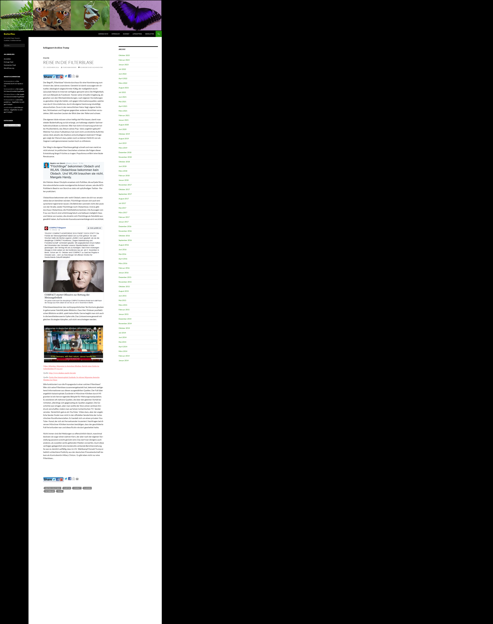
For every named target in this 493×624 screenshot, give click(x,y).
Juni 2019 (122, 143)
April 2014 (123, 346)
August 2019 (124, 138)
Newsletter (149, 34)
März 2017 (123, 212)
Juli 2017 (122, 203)
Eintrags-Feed (8, 62)
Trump (60, 491)
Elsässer (87, 488)
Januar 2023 (124, 64)
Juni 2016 (122, 249)
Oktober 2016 (124, 235)
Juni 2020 (122, 129)
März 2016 (123, 263)
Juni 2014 (122, 337)
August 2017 (124, 199)
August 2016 (124, 245)
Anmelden (7, 59)
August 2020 (124, 125)
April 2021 (123, 106)
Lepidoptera (137, 34)
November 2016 (125, 231)
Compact (77, 488)
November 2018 (125, 157)
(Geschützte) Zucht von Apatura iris (13, 83)
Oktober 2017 (124, 189)
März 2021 (123, 111)
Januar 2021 (124, 120)
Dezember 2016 (125, 226)
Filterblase (49, 491)
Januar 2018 (124, 180)
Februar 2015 (124, 309)
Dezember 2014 (125, 319)
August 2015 (124, 291)
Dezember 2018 (125, 152)
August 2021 (124, 88)
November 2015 (125, 282)
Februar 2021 (124, 115)
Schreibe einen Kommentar (91, 67)
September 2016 (125, 240)
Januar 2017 (124, 222)
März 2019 (123, 148)
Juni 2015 (122, 296)
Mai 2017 (122, 208)
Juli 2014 (122, 333)
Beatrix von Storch (52, 488)
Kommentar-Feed (10, 65)
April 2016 (123, 259)
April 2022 (123, 78)
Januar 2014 (124, 360)
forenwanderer (69, 67)
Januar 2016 (124, 272)
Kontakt (126, 34)
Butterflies (9, 33)
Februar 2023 (124, 60)
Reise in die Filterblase (68, 62)
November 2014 (125, 323)
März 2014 (123, 351)
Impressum (116, 34)
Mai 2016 (122, 254)
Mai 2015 (122, 300)
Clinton (67, 488)
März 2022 (123, 83)
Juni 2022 (122, 74)
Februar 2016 (124, 268)
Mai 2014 (122, 342)
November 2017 (125, 185)
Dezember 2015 (125, 277)
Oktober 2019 (124, 134)
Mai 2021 (122, 101)
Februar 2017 (124, 217)
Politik (46, 58)
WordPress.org (9, 68)
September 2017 (125, 194)
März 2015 (123, 305)
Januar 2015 (124, 314)
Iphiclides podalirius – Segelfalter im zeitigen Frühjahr (14, 102)
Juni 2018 (122, 166)
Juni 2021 (122, 97)
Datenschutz (103, 34)
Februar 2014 (124, 356)
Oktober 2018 (124, 162)
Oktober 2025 (124, 55)
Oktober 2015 (124, 286)
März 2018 (123, 171)
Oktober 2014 (124, 328)
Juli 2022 (122, 69)
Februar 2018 (124, 175)
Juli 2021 (122, 92)
